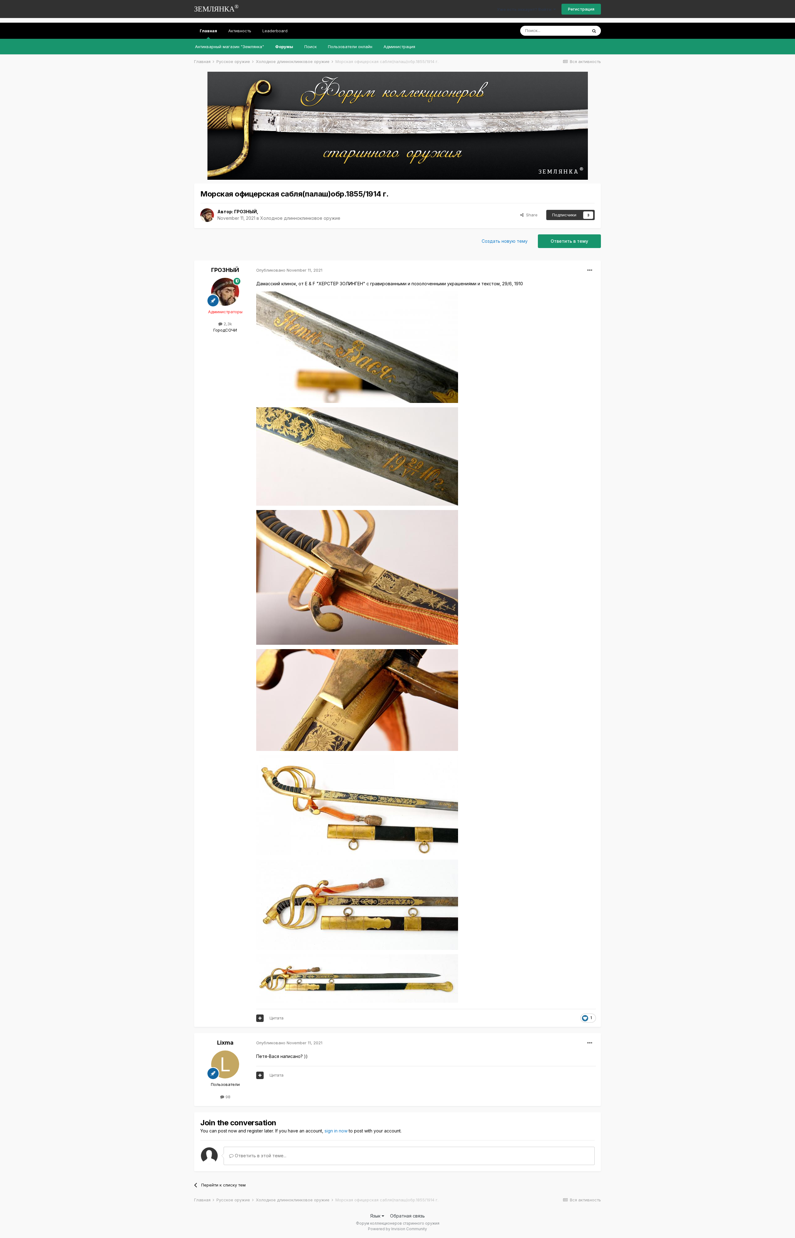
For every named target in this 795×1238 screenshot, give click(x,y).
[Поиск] (594, 31)
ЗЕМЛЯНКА (216, 8)
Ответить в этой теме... (260, 1155)
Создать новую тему (505, 241)
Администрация (399, 46)
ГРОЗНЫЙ (245, 211)
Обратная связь (407, 1215)
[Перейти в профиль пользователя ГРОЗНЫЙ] (207, 215)
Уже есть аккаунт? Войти (525, 9)
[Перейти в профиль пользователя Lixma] (225, 1064)
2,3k (227, 323)
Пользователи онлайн (350, 46)
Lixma (225, 1042)
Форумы (284, 46)
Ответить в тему (569, 241)
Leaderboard (275, 30)
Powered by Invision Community (397, 1229)
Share (531, 214)
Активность (239, 30)
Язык (376, 1215)
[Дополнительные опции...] (590, 270)
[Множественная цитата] (260, 1018)
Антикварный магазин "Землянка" (229, 46)
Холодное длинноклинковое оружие (300, 218)
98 (227, 1096)
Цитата (277, 1017)
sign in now (336, 1130)
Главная (208, 30)
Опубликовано (289, 270)
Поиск (310, 46)
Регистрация (581, 9)
